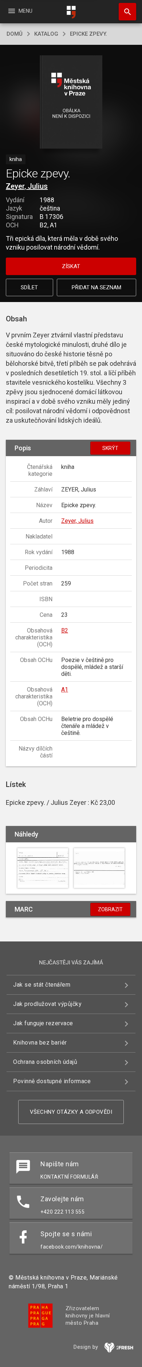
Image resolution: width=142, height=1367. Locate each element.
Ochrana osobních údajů (45, 1061)
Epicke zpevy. (88, 34)
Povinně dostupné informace (52, 1081)
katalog (46, 34)
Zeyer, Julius (27, 186)
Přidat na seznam (96, 287)
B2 (64, 630)
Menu (19, 11)
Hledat (125, 11)
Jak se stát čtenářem (41, 984)
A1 (64, 689)
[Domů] (71, 12)
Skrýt (110, 448)
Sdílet (29, 287)
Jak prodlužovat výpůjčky (47, 1003)
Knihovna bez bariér (40, 1042)
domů (15, 34)
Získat (71, 266)
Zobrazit (110, 909)
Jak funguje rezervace (43, 1023)
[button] (71, 102)
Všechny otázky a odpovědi (71, 1112)
